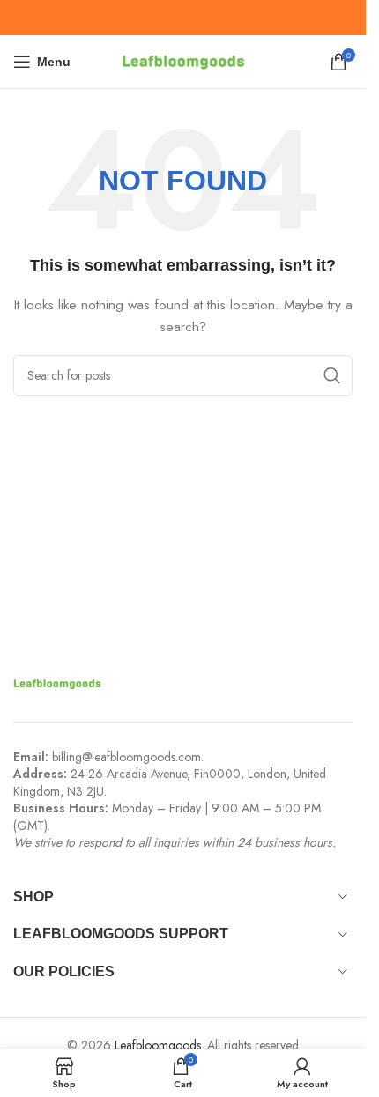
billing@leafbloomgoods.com (126, 757)
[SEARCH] (332, 375)
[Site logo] (183, 60)
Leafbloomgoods (158, 1045)
